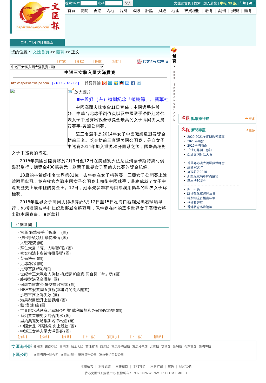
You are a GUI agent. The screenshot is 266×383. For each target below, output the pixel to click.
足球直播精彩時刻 (35, 269)
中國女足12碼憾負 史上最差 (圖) (48, 326)
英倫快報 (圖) (31, 258)
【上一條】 (89, 337)
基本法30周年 (197, 181)
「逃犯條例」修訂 (199, 150)
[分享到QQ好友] (121, 83)
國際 (136, 11)
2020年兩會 (195, 141)
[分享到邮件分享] (127, 83)
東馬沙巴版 (140, 346)
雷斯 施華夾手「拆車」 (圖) (44, 232)
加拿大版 (77, 346)
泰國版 (64, 346)
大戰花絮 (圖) (31, 243)
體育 (248, 11)
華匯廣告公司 (87, 354)
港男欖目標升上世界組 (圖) (43, 300)
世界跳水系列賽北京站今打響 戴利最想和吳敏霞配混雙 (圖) (71, 310)
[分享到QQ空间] (115, 83)
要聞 (84, 11)
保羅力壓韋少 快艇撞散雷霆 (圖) (48, 284)
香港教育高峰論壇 (199, 207)
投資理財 (192, 11)
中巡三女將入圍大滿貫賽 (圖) (45, 331)
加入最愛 (210, 3)
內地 (110, 11)
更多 (252, 119)
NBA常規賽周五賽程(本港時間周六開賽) (54, 290)
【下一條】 (136, 337)
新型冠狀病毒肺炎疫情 (202, 176)
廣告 (171, 366)
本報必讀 (104, 366)
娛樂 (235, 11)
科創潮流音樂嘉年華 (201, 198)
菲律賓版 (91, 346)
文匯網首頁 (182, 3)
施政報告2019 (197, 172)
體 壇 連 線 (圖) (33, 305)
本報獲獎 (139, 366)
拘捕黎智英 (195, 202)
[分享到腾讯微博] (110, 83)
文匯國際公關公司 (46, 354)
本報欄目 (122, 366)
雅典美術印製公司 (111, 354)
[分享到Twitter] (138, 83)
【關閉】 (116, 61)
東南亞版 (51, 346)
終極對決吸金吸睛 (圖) (39, 279)
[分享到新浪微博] (104, 83)
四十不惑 (193, 189)
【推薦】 (98, 61)
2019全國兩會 (197, 145)
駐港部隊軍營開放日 (201, 194)
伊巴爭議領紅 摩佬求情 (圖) (44, 238)
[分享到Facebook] (133, 83)
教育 (209, 11)
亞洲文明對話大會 (199, 154)
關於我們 (185, 366)
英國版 (166, 346)
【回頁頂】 (113, 337)
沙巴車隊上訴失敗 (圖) (39, 295)
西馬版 (104, 346)
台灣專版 (190, 346)
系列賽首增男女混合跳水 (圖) (45, 316)
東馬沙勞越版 (120, 346)
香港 (97, 11)
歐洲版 (177, 346)
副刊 (222, 11)
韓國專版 (205, 346)
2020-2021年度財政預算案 (206, 137)
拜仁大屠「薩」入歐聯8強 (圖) (46, 248)
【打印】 (62, 61)
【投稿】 (80, 61)
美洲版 (38, 346)
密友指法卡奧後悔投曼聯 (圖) (45, 253)
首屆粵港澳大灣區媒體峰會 (206, 163)
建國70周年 (195, 167)
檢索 (197, 3)
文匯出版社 (68, 354)
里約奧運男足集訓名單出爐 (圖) (47, 321)
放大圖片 (82, 92)
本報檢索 (87, 366)
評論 (149, 11)
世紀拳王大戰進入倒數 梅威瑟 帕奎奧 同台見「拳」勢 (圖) (70, 274)
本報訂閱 (156, 366)
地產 (175, 11)
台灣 (123, 11)
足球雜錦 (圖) (31, 264)
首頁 (71, 11)
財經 (162, 11)
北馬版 (154, 346)
